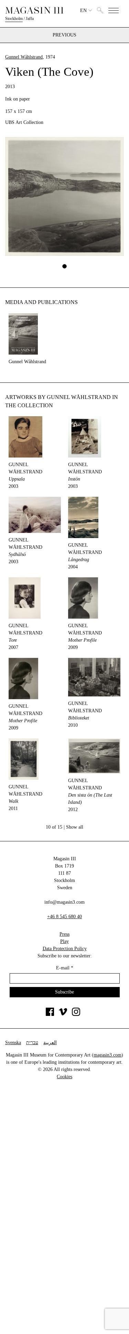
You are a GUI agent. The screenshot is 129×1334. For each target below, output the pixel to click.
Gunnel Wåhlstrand (24, 57)
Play (64, 941)
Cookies (64, 1076)
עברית (32, 1042)
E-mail (64, 967)
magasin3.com (107, 1055)
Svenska (13, 1042)
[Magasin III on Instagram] (76, 1014)
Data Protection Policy (65, 948)
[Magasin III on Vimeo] (63, 1014)
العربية (50, 1042)
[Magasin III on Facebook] (50, 1014)
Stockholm (14, 18)
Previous (64, 35)
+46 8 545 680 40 (64, 916)
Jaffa (30, 18)
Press (64, 934)
